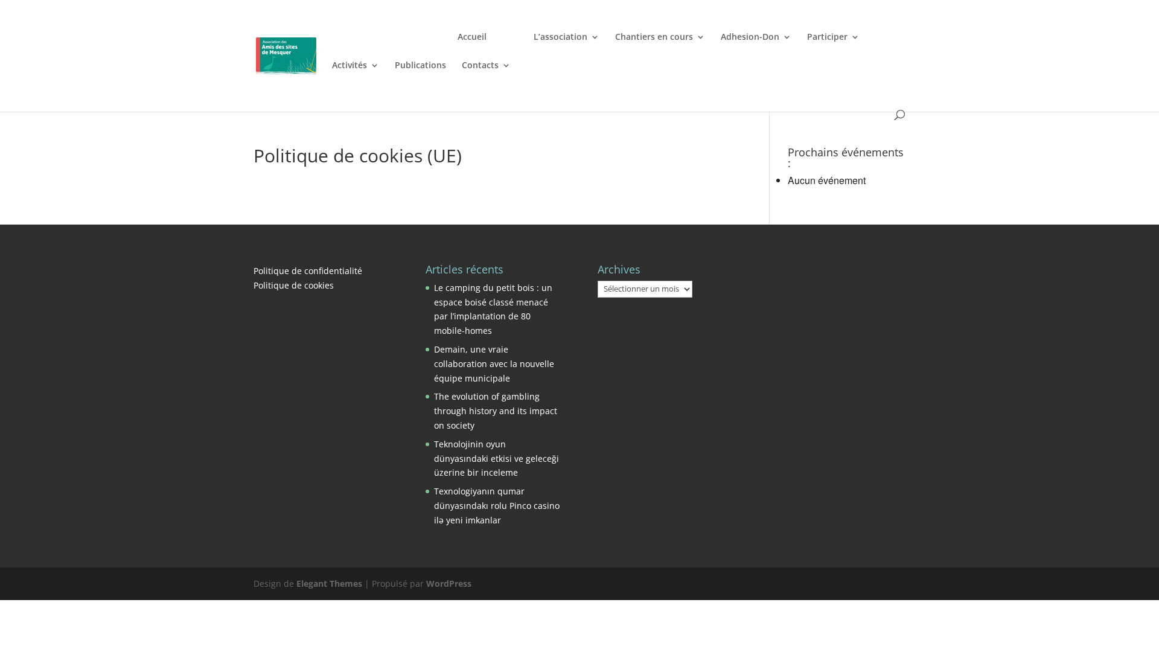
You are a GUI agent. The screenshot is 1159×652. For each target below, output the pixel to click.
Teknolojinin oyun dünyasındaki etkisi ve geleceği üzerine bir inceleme (496, 458)
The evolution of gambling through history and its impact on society (495, 411)
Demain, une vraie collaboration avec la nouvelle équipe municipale (494, 364)
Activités (349, 66)
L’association (560, 37)
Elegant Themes (329, 583)
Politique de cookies (294, 285)
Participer (827, 37)
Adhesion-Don (750, 37)
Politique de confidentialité (308, 270)
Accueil (472, 37)
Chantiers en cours (654, 37)
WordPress (448, 583)
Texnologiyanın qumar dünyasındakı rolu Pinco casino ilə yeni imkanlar (497, 505)
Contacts (480, 66)
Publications (420, 66)
